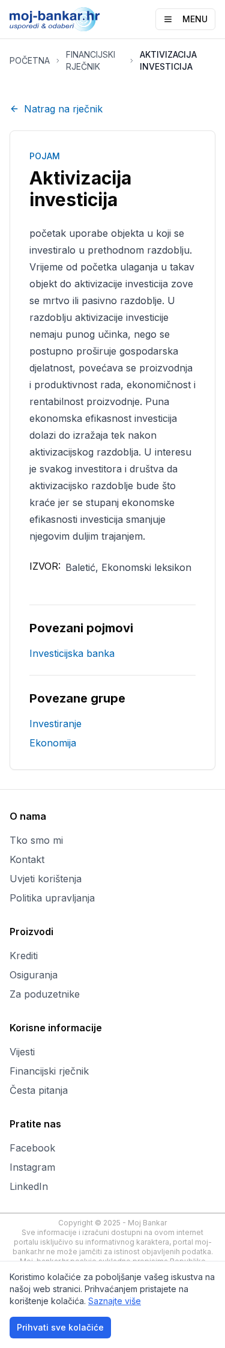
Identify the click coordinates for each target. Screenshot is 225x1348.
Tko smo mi (36, 840)
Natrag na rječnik (63, 109)
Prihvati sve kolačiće (60, 1327)
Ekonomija (52, 743)
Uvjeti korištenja (46, 879)
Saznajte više (114, 1301)
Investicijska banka (72, 653)
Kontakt (27, 859)
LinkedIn (29, 1186)
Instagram (32, 1167)
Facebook (32, 1148)
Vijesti (22, 1052)
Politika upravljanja (52, 898)
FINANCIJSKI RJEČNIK (90, 60)
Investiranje (55, 724)
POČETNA (30, 60)
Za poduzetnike (45, 994)
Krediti (24, 956)
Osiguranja (34, 975)
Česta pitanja (39, 1090)
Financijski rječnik (49, 1071)
